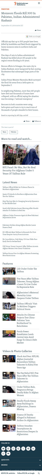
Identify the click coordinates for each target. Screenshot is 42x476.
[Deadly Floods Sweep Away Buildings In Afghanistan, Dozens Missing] (9, 403)
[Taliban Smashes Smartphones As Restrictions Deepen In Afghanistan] (9, 428)
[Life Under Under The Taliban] (9, 271)
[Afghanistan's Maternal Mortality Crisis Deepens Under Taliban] (9, 294)
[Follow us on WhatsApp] (3, 453)
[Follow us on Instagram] (13, 449)
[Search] (39, 473)
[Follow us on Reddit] (8, 449)
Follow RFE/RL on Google (26, 473)
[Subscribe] (8, 453)
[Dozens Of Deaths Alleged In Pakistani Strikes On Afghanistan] (9, 417)
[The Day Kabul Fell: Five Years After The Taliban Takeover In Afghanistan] (9, 375)
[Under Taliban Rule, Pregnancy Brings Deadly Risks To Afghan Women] (9, 389)
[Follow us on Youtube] (3, 449)
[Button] (38, 30)
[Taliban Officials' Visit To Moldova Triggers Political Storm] (9, 306)
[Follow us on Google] (18, 449)
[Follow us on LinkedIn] (33, 449)
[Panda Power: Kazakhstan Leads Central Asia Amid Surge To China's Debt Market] (9, 333)
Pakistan (5, 9)
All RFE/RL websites (8, 473)
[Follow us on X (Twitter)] (23, 449)
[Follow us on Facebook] (28, 449)
